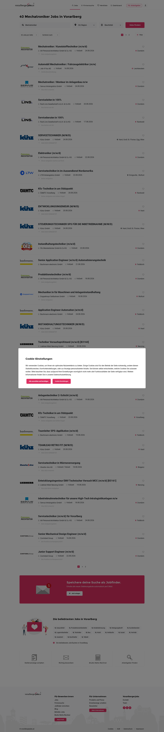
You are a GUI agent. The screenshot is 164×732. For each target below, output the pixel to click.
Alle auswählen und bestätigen (38, 381)
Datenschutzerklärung (62, 375)
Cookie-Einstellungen (61, 381)
